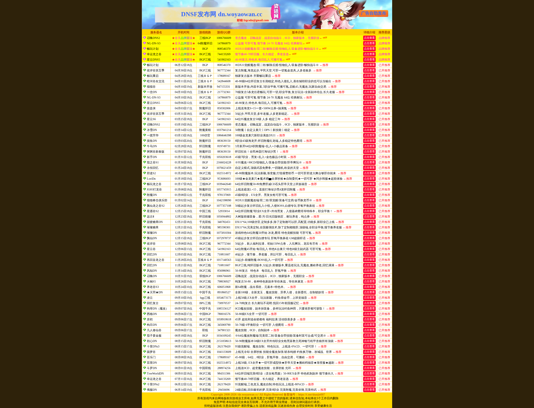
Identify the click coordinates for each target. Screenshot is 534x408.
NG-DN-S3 (153, 43)
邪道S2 (151, 173)
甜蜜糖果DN (155, 222)
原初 (150, 319)
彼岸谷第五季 (155, 70)
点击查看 (369, 37)
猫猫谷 (151, 86)
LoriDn (151, 178)
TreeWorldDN (155, 373)
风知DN (152, 270)
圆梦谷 (151, 351)
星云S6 (151, 119)
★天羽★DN (155, 292)
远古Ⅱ (150, 216)
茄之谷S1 (153, 162)
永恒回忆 (153, 167)
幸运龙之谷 (153, 54)
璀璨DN (152, 232)
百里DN (152, 362)
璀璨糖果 (153, 227)
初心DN (152, 341)
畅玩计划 (152, 48)
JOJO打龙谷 (154, 189)
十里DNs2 (153, 384)
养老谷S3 (153, 287)
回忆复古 (153, 303)
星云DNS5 (153, 59)
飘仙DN (152, 238)
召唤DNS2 (153, 38)
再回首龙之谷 (155, 259)
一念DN (152, 92)
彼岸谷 (151, 243)
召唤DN (152, 276)
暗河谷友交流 (155, 81)
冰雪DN (152, 130)
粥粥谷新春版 (155, 151)
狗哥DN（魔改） (158, 308)
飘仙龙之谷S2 (156, 205)
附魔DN (152, 195)
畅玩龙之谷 (154, 184)
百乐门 (151, 357)
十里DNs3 (153, 346)
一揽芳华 (153, 135)
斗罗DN (152, 368)
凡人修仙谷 (154, 330)
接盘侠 (151, 108)
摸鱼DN (152, 140)
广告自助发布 (373, 13)
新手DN (152, 157)
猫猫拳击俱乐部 (157, 200)
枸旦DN (152, 324)
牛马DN (152, 146)
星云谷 (151, 249)
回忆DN (152, 254)
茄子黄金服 (154, 335)
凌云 (150, 297)
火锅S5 (151, 281)
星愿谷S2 (153, 211)
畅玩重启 (153, 75)
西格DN (152, 314)
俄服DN (152, 389)
